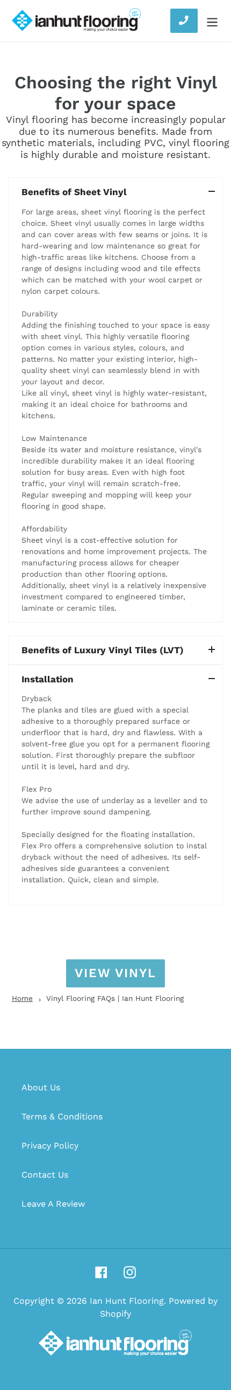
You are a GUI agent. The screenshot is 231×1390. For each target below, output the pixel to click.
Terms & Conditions (62, 1116)
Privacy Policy (49, 1145)
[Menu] (212, 21)
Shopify (115, 1314)
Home (22, 998)
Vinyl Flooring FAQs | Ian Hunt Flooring (115, 998)
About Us (40, 1087)
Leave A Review (53, 1204)
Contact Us (44, 1175)
